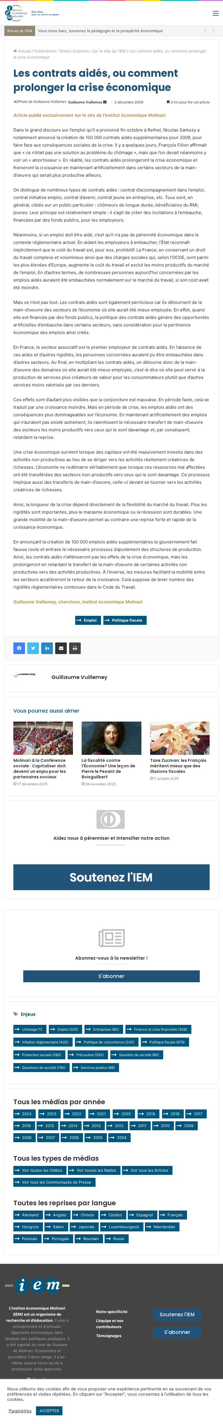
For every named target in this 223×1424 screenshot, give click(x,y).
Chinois (87, 1215)
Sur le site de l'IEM (109, 51)
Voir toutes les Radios (96, 1170)
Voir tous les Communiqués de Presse (56, 1182)
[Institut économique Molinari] (32, 13)
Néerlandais (164, 1226)
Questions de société (43, 1067)
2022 (76, 1113)
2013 (96, 1125)
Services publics (98, 1067)
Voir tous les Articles (149, 1170)
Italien (58, 1226)
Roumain (91, 1238)
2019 (150, 1113)
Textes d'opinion (74, 51)
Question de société (139, 1055)
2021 (101, 1113)
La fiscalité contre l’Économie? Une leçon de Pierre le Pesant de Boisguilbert (108, 768)
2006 (74, 1137)
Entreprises (106, 1029)
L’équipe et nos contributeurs (109, 1323)
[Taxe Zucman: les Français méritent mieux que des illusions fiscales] (180, 738)
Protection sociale (41, 1055)
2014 (73, 1125)
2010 (165, 1125)
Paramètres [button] (20, 1411)
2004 (121, 1137)
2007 (50, 1137)
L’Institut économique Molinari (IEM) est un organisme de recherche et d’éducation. (35, 1314)
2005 (97, 1137)
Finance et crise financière (160, 1029)
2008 (26, 1137)
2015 (49, 1125)
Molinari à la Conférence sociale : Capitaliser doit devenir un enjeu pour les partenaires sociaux (39, 768)
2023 (51, 1113)
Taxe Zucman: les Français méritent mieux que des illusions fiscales (178, 765)
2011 (142, 1125)
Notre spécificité (111, 1311)
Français (175, 1215)
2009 (188, 1125)
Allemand (30, 1215)
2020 (126, 1113)
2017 (198, 1113)
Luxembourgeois (124, 1226)
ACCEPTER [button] (49, 1410)
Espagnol (144, 1215)
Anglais (59, 1215)
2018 (175, 1113)
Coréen (115, 1215)
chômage (32, 1029)
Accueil (24, 51)
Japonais (86, 1226)
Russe (118, 1238)
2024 (26, 1113)
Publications (45, 51)
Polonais (29, 1238)
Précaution (90, 1055)
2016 (26, 1125)
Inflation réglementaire (45, 1042)
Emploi (90, 620)
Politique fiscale (127, 620)
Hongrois (30, 1226)
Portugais (60, 1238)
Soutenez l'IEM (177, 1314)
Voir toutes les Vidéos (42, 1170)
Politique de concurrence (109, 1042)
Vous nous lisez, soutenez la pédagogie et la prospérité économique (100, 30)
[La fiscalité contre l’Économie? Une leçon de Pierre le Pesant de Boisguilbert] (111, 738)
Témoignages (108, 1335)
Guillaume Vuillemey (85, 102)
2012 (119, 1125)
